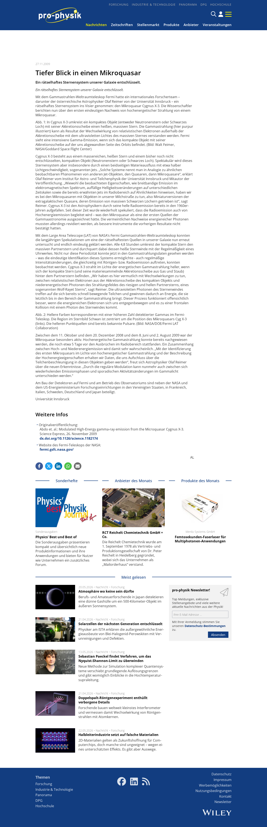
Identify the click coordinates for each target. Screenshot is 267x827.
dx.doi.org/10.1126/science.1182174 (69, 438)
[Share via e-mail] (77, 466)
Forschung (118, 4)
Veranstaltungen (217, 24)
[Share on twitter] (49, 466)
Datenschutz (222, 774)
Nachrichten (96, 24)
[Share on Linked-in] (58, 466)
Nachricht (102, 587)
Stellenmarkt (148, 24)
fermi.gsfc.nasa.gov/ (57, 449)
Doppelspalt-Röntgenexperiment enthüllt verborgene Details (112, 700)
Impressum (223, 779)
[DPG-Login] (220, 14)
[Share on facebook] (39, 466)
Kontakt (225, 796)
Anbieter (191, 24)
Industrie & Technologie (154, 4)
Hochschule (221, 4)
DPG (203, 4)
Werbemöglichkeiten (215, 785)
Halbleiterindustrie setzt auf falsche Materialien (118, 734)
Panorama (188, 4)
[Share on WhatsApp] (68, 466)
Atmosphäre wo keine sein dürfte (106, 591)
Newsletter (223, 801)
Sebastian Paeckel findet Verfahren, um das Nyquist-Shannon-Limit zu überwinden (114, 658)
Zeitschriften (122, 24)
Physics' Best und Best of (56, 537)
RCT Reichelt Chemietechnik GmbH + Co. (132, 534)
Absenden (218, 635)
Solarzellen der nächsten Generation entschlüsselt (120, 624)
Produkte (171, 24)
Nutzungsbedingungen (213, 790)
